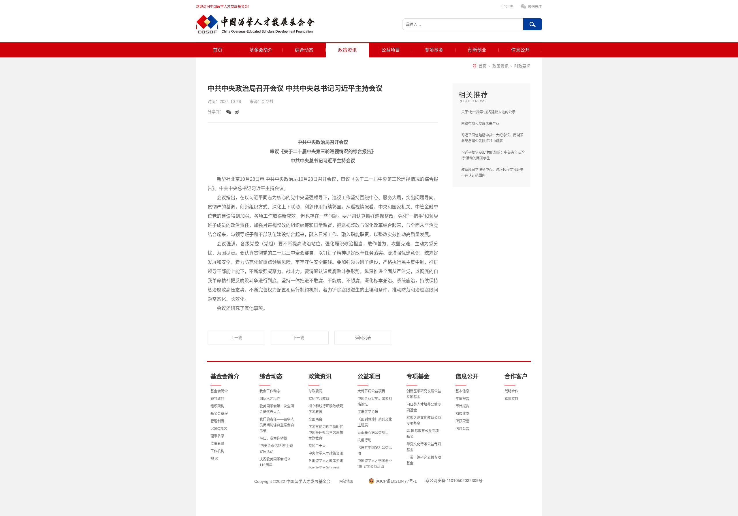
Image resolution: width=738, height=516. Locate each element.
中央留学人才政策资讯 (325, 453)
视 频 (214, 459)
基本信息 (462, 391)
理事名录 (217, 436)
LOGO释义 (218, 429)
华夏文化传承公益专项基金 (423, 447)
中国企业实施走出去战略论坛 (374, 401)
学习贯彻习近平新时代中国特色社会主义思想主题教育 (325, 432)
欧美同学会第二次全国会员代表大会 (276, 409)
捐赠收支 (462, 414)
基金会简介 (260, 50)
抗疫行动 (364, 440)
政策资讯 (347, 50)
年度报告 (462, 399)
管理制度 (217, 421)
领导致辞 (217, 399)
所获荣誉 (462, 421)
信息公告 (462, 429)
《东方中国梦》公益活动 (374, 450)
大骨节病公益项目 (371, 391)
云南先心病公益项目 (373, 433)
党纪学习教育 (318, 399)
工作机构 (217, 451)
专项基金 (434, 50)
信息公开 (520, 50)
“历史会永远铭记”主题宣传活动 (276, 449)
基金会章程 (219, 414)
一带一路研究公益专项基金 (423, 460)
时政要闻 (522, 66)
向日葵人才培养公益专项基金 (423, 407)
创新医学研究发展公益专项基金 (423, 394)
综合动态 (304, 50)
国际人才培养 (269, 399)
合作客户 (516, 376)
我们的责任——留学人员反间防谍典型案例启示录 (276, 425)
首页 (217, 50)
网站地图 (346, 481)
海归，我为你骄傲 (273, 438)
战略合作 (511, 391)
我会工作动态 (269, 391)
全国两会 (315, 419)
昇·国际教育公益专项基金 (422, 434)
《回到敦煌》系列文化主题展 (374, 422)
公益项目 (390, 50)
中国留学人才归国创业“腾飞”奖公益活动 (374, 464)
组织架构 (217, 406)
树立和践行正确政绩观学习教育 (325, 409)
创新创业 (477, 50)
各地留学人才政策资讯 (325, 461)
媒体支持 (511, 399)
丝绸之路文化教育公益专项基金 (423, 420)
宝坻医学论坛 (367, 412)
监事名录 (217, 444)
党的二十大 (317, 446)
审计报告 (462, 406)
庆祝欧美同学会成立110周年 (275, 462)
